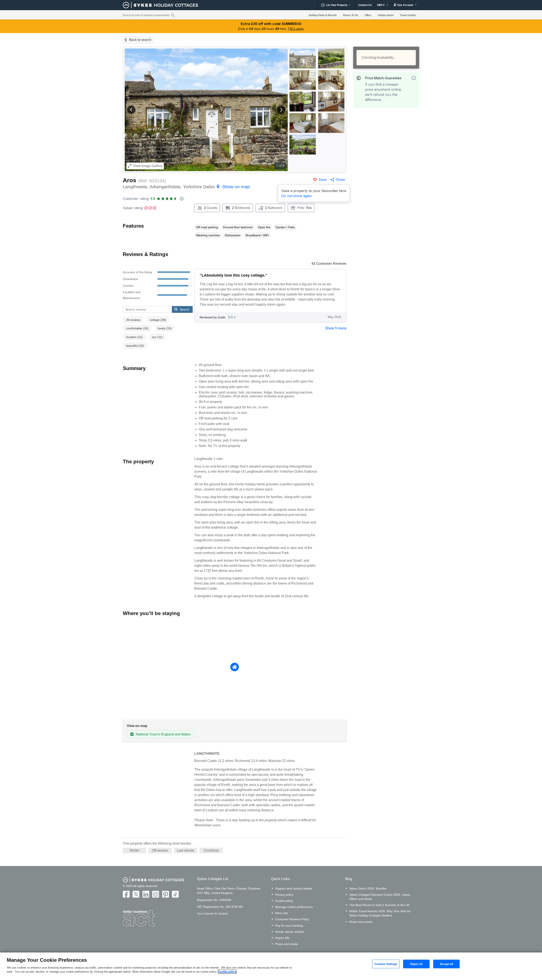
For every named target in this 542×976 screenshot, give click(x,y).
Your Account (405, 5)
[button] (131, 110)
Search (184, 309)
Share (340, 179)
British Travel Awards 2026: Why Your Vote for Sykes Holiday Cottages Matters (380, 913)
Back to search (140, 40)
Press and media (286, 944)
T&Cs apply (296, 29)
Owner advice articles (289, 931)
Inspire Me (282, 938)
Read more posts (360, 921)
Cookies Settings (386, 963)
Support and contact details (293, 888)
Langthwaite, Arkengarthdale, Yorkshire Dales (186, 186)
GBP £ (381, 5)
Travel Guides (408, 15)
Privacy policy (284, 894)
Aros (129, 180)
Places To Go (350, 15)
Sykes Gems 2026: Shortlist (367, 888)
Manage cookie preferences (294, 907)
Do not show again (296, 196)
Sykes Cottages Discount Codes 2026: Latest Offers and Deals (379, 897)
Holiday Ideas (386, 15)
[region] (271, 964)
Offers (368, 15)
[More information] (413, 78)
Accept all (446, 963)
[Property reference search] (173, 15)
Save (323, 179)
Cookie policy (284, 900)
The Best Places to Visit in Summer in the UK (379, 905)
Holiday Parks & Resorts (323, 15)
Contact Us (365, 5)
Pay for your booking (289, 925)
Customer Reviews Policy (292, 919)
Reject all (416, 963)
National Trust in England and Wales (163, 734)
